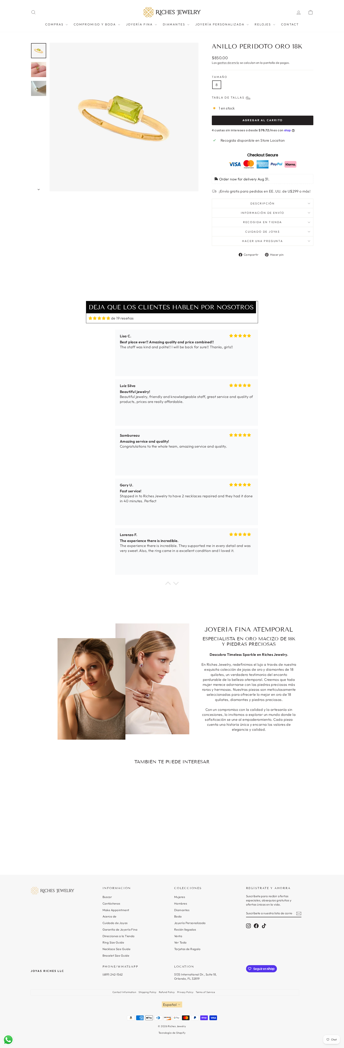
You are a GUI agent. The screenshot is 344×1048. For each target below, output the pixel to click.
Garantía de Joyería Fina (120, 929)
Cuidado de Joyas (115, 923)
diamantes (174, 24)
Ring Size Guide (113, 942)
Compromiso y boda (95, 24)
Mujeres (179, 897)
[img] (99, 318)
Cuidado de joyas (262, 231)
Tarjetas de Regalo (187, 949)
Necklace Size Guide (117, 949)
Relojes (263, 24)
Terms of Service (205, 992)
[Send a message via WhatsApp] (8, 1039)
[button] (168, 584)
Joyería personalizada (220, 24)
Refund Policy (167, 992)
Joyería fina (140, 24)
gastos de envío (228, 63)
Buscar (107, 897)
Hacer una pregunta (262, 241)
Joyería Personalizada (189, 923)
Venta (178, 936)
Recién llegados (185, 929)
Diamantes (181, 910)
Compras (55, 24)
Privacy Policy (185, 992)
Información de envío (262, 213)
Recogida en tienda (262, 222)
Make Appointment (116, 910)
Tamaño (219, 77)
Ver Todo (180, 942)
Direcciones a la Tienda (119, 936)
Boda (178, 916)
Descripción (262, 203)
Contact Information (124, 992)
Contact (290, 24)
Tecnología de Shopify (172, 1032)
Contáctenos (111, 903)
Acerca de (109, 916)
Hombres (180, 903)
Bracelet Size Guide (116, 955)
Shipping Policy (147, 992)
